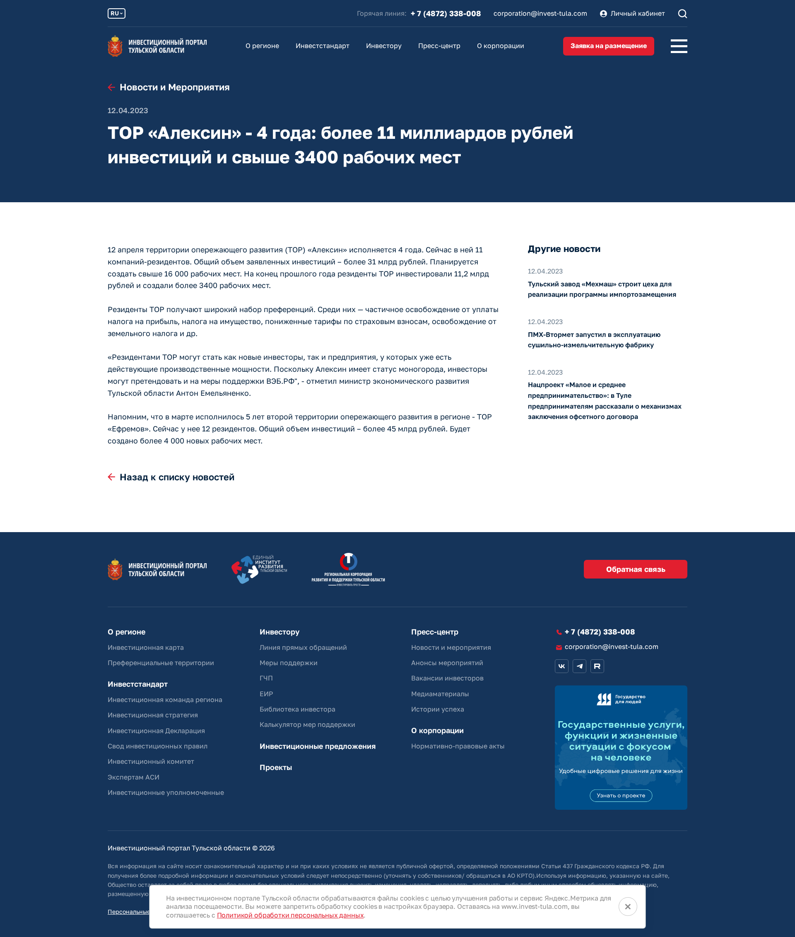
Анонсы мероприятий (447, 663)
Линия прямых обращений (303, 647)
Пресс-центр (439, 45)
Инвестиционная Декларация (156, 730)
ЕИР (266, 694)
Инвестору (384, 45)
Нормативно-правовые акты (458, 746)
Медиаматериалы (440, 694)
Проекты (276, 767)
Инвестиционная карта (146, 647)
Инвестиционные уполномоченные (166, 792)
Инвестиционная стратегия (153, 715)
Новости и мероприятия (451, 647)
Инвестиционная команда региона (165, 699)
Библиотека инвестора (297, 709)
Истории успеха (437, 709)
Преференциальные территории (161, 663)
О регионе (262, 45)
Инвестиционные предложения (318, 746)
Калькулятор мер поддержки (307, 724)
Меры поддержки (289, 663)
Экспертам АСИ (133, 777)
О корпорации (500, 45)
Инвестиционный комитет (151, 761)
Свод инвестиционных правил (157, 746)
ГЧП (266, 678)
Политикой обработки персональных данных (290, 915)
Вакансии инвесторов (447, 678)
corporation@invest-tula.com (540, 13)
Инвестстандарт (322, 45)
